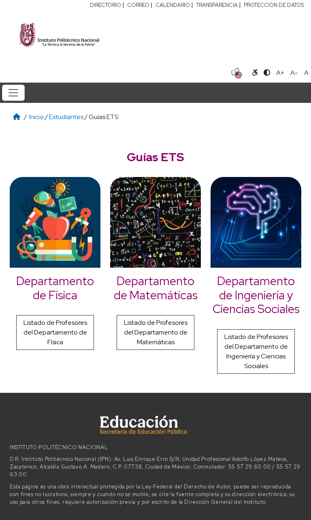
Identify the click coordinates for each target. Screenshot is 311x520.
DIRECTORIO (105, 5)
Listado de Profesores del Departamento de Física (55, 332)
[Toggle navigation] (13, 93)
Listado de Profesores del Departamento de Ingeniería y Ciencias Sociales (256, 351)
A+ (280, 72)
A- (294, 72)
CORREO (138, 5)
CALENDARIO (173, 5)
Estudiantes (66, 117)
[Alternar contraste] (267, 73)
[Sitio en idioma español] (237, 72)
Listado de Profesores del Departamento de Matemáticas (155, 332)
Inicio (36, 117)
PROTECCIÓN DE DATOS (274, 5)
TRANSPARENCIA (217, 5)
